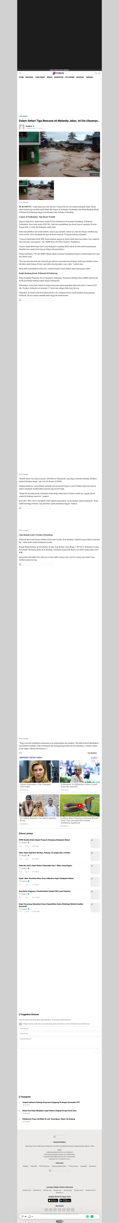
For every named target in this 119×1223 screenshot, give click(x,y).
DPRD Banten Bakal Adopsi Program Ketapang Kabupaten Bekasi (44, 840)
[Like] (22, 1216)
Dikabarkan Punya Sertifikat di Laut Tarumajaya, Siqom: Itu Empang (48, 1119)
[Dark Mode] (99, 73)
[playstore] (65, 1201)
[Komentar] (29, 1216)
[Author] (21, 127)
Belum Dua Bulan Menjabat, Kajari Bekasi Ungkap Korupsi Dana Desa (49, 1111)
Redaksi (29, 126)
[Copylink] (92, 1216)
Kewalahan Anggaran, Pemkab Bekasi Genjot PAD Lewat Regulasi (44, 891)
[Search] (96, 73)
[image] (95, 843)
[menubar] (20, 73)
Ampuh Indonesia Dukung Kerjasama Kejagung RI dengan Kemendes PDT (51, 1102)
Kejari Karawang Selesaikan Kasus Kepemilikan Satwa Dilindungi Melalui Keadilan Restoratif (51, 905)
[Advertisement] (39, 34)
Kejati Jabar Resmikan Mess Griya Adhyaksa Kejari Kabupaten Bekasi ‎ (46, 878)
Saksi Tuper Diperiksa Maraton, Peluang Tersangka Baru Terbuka (44, 853)
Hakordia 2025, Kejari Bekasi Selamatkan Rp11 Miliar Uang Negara (45, 865)
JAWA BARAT (23, 116)
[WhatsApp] (87, 1216)
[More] (88, 846)
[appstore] (53, 1201)
